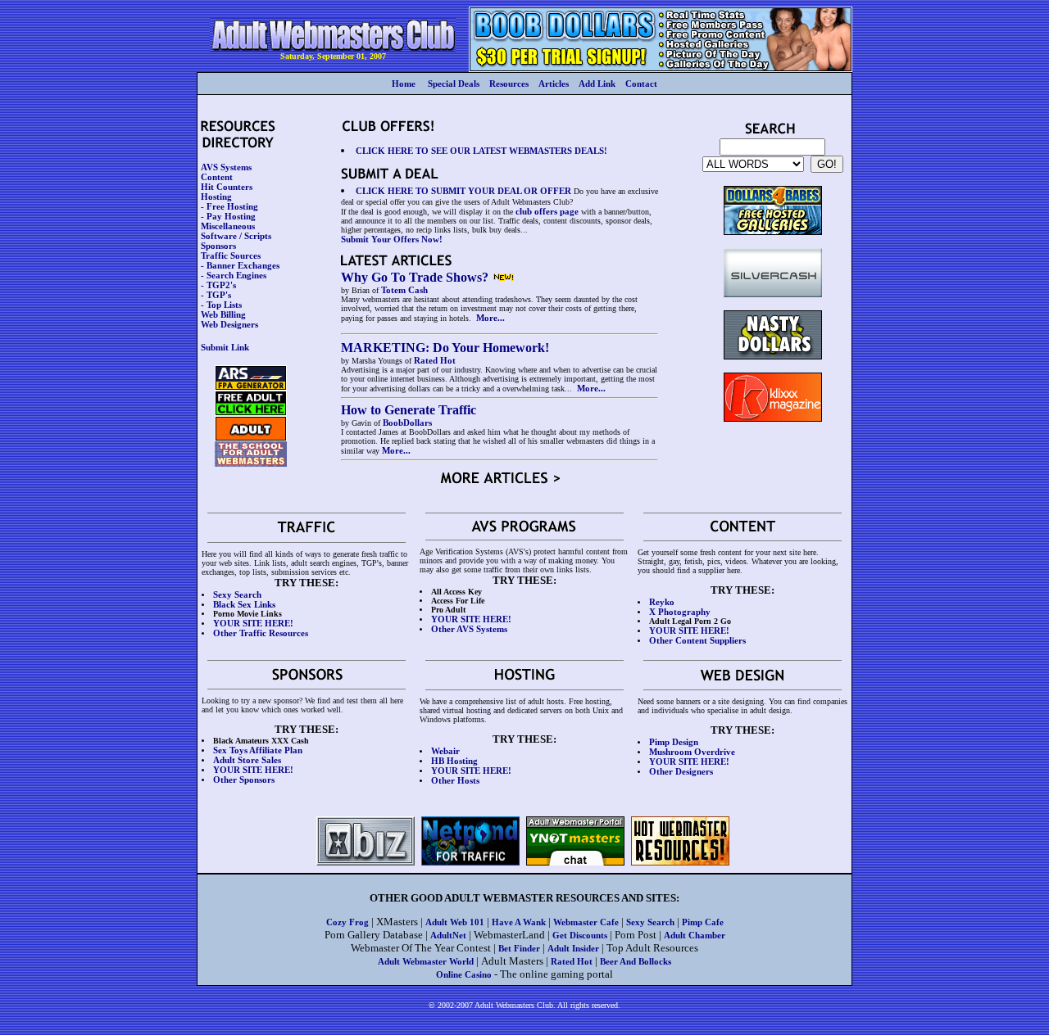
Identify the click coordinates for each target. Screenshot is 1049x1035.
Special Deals (453, 83)
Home (404, 83)
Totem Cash (404, 290)
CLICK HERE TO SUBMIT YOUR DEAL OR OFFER (463, 191)
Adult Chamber (694, 935)
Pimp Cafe (703, 922)
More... (490, 318)
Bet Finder (519, 948)
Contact (641, 83)
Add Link (597, 83)
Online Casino (464, 974)
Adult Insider (573, 948)
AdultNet (448, 935)
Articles (553, 83)
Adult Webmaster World (426, 961)
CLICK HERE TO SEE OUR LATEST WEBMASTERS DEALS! (481, 151)
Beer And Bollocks (635, 961)
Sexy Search (650, 922)
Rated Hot (435, 360)
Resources (509, 83)
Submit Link (225, 347)
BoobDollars (407, 422)
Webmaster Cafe (586, 922)
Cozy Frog (347, 922)
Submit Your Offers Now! (392, 239)
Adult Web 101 (454, 922)
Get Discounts (579, 935)
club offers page (547, 211)
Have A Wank (519, 922)
